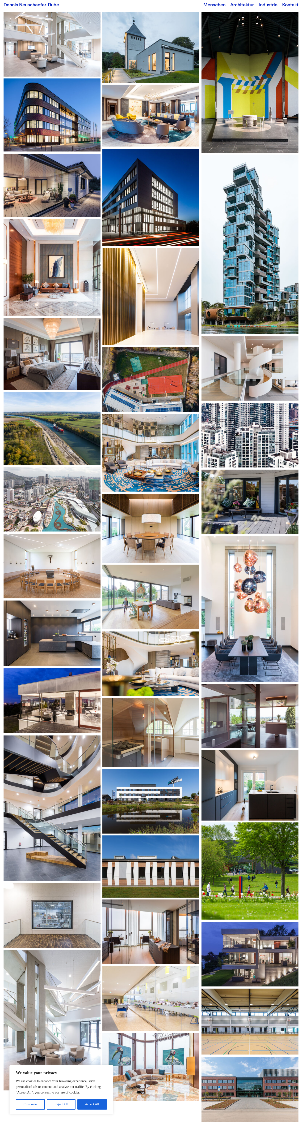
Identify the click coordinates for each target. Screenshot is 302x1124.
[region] (61, 1090)
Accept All (92, 1104)
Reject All (61, 1104)
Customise (30, 1104)
